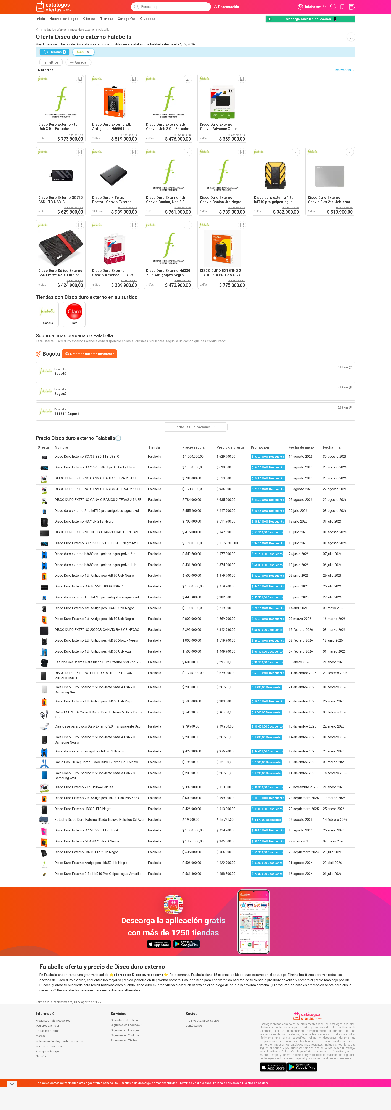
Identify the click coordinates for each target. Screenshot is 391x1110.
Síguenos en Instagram (126, 1030)
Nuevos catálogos (64, 19)
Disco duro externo (82, 29)
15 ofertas (44, 70)
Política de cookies (256, 1083)
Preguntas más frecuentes (53, 1020)
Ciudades (147, 19)
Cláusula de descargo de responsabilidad (149, 1083)
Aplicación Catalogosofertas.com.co (60, 1041)
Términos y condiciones (195, 1083)
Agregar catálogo (47, 1051)
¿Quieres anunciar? (48, 1025)
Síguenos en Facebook (126, 1025)
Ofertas (89, 19)
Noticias (41, 1056)
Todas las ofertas (55, 29)
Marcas (41, 1036)
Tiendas (106, 19)
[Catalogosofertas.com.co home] (53, 7)
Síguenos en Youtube (125, 1035)
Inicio (40, 19)
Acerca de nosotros (49, 1046)
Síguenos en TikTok (124, 1040)
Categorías (127, 19)
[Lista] (351, 7)
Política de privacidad (227, 1083)
